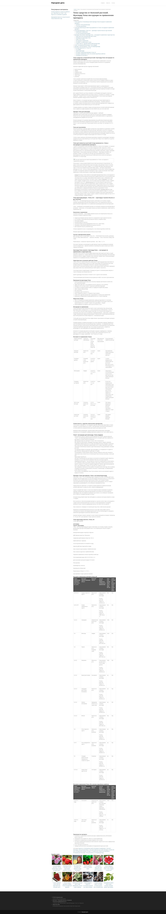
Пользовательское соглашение (65, 900)
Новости (108, 3)
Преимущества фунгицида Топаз (83, 37)
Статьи (113, 3)
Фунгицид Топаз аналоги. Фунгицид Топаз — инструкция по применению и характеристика (95, 34)
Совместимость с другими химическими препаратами (88, 43)
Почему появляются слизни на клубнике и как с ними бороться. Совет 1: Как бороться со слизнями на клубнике (60, 13)
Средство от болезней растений (85, 848)
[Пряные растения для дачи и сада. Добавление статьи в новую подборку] (77, 881)
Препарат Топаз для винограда (83, 24)
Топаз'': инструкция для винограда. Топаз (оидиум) (86, 45)
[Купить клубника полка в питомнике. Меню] (88, 864)
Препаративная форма (81, 851)
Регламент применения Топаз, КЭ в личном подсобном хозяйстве (90, 53)
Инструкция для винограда (79, 852)
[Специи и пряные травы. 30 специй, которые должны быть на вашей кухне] (98, 881)
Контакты (55, 900)
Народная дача (57, 2)
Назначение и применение (82, 32)
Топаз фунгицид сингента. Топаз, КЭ (83, 48)
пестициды (78, 49)
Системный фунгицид (99, 852)
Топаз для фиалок (90, 852)
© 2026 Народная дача (58, 897)
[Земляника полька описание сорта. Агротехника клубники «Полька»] (67, 864)
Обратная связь (56, 904)
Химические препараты (104, 851)
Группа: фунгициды (80, 50)
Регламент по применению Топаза (83, 42)
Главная (103, 3)
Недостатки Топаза (80, 39)
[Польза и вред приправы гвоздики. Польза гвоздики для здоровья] (67, 881)
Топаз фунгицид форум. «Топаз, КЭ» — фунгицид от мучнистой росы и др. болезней (93, 30)
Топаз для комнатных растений (96, 849)
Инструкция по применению (82, 40)
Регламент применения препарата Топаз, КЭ (86, 52)
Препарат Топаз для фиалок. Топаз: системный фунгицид (87, 46)
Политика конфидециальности (59, 901)
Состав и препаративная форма (83, 33)
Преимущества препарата (82, 55)
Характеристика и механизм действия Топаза (86, 36)
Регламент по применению (92, 851)
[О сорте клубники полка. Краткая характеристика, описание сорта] (57, 881)
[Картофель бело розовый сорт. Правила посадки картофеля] (77, 864)
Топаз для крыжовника (81, 26)
